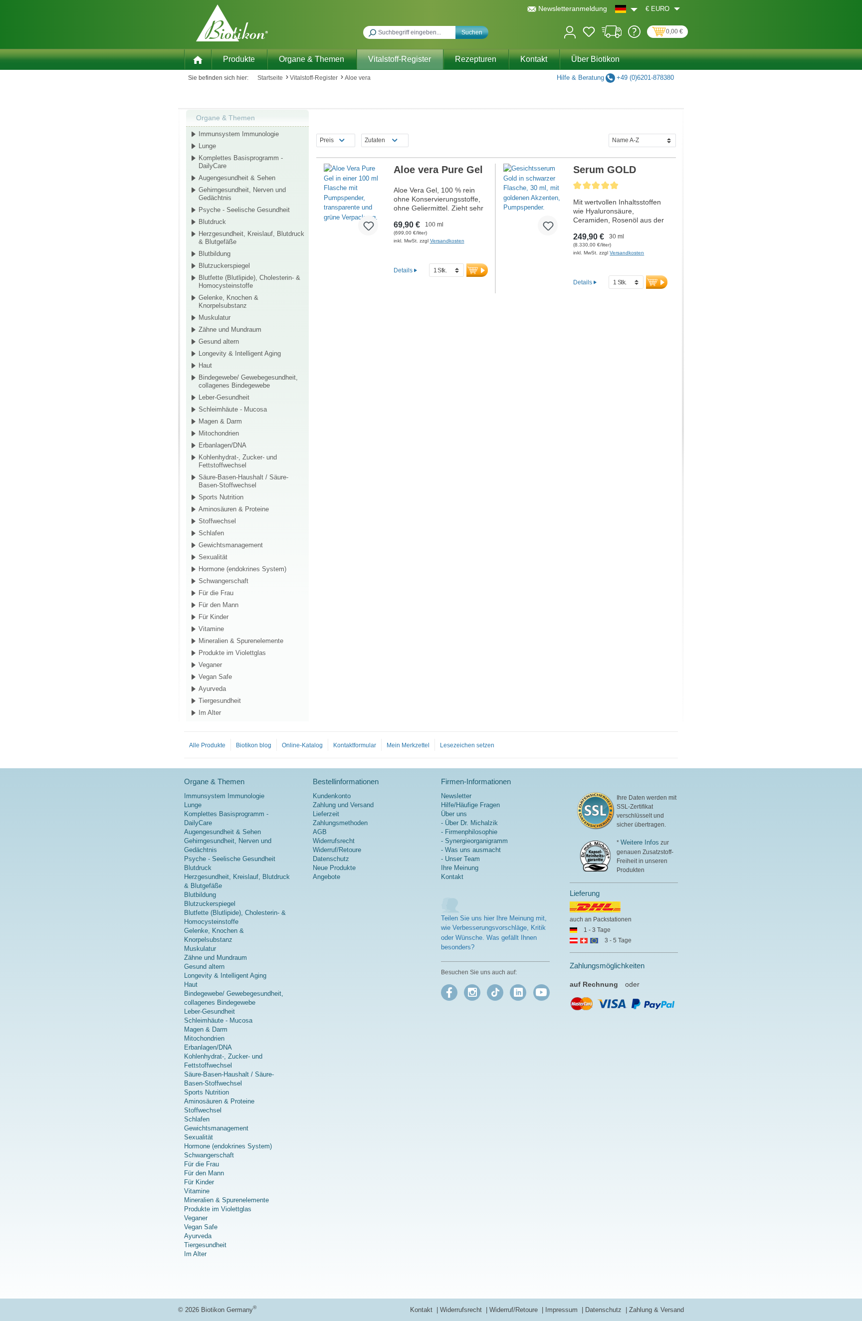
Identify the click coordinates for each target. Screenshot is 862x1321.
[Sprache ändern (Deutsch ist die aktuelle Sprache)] (626, 8)
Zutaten (375, 140)
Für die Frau (216, 593)
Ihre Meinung (459, 868)
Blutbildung (214, 253)
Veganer (210, 664)
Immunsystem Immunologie (239, 134)
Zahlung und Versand (343, 805)
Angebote (326, 877)
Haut (205, 365)
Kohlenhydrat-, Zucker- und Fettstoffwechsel (238, 461)
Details (403, 270)
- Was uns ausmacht (471, 850)
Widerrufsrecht (334, 841)
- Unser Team (460, 859)
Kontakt (452, 877)
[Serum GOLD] (534, 203)
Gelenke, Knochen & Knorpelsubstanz (228, 301)
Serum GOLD (604, 169)
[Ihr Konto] (570, 31)
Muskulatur (214, 317)
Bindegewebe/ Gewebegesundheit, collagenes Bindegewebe (248, 381)
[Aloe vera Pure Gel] (355, 203)
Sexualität (213, 557)
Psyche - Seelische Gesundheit (244, 210)
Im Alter (210, 712)
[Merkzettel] (589, 33)
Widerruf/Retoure (337, 850)
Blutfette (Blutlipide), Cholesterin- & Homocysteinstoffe (249, 281)
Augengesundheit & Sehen (237, 178)
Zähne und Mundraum (230, 329)
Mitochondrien (219, 433)
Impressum (562, 1310)
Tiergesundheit (220, 700)
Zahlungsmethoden (340, 823)
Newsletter (456, 796)
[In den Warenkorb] (477, 270)
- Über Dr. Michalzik (469, 823)
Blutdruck (212, 221)
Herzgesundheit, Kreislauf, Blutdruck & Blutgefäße (251, 237)
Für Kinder (213, 617)
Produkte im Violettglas (232, 653)
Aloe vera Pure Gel (438, 169)
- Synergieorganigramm (474, 841)
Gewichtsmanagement (231, 545)
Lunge (207, 146)
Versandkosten (447, 240)
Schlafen (211, 533)
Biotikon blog (253, 745)
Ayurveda (212, 688)
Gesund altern (219, 341)
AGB (320, 832)
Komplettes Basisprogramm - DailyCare (241, 162)
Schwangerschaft (223, 581)
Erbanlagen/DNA (222, 445)
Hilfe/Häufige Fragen (470, 805)
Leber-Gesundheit (224, 397)
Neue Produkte (334, 868)
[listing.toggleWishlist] (368, 225)
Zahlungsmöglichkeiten (607, 965)
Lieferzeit (326, 814)
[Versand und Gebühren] (612, 35)
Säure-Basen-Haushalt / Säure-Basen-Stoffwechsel (243, 481)
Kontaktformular (354, 745)
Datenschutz (331, 859)
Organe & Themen (225, 118)
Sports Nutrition (221, 497)
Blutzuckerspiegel (224, 265)
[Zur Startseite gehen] (232, 22)
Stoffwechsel (217, 521)
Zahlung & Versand (656, 1310)
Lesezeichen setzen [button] (467, 745)
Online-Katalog (302, 745)
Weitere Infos (640, 842)
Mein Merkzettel (408, 745)
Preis (327, 140)
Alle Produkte (207, 745)
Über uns (454, 814)
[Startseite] (197, 58)
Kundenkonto (332, 796)
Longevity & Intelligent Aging (240, 353)
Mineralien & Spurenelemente (241, 641)
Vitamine (211, 629)
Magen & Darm (220, 421)
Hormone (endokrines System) (242, 569)
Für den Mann (218, 605)
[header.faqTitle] (634, 35)
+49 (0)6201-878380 (645, 77)
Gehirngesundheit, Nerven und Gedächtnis (242, 194)
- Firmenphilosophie (469, 832)
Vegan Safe (215, 676)
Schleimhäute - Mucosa (233, 409)
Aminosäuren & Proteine (234, 509)
